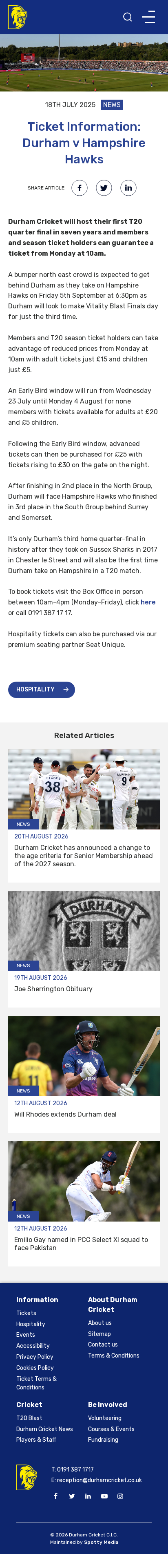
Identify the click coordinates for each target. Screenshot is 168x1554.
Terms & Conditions (113, 1355)
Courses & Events (111, 1429)
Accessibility (33, 1345)
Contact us (103, 1344)
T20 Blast (29, 1418)
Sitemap (99, 1334)
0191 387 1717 (75, 1469)
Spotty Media (101, 1542)
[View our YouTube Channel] (103, 1496)
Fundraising (103, 1439)
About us (100, 1323)
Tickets (26, 1313)
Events (25, 1334)
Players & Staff (36, 1439)
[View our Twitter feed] (71, 1496)
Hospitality (30, 1324)
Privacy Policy (34, 1356)
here (148, 602)
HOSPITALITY (35, 689)
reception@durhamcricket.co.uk (99, 1480)
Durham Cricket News (44, 1429)
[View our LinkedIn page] (88, 1496)
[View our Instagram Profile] (120, 1496)
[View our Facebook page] (55, 1496)
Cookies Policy (35, 1367)
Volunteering (105, 1418)
